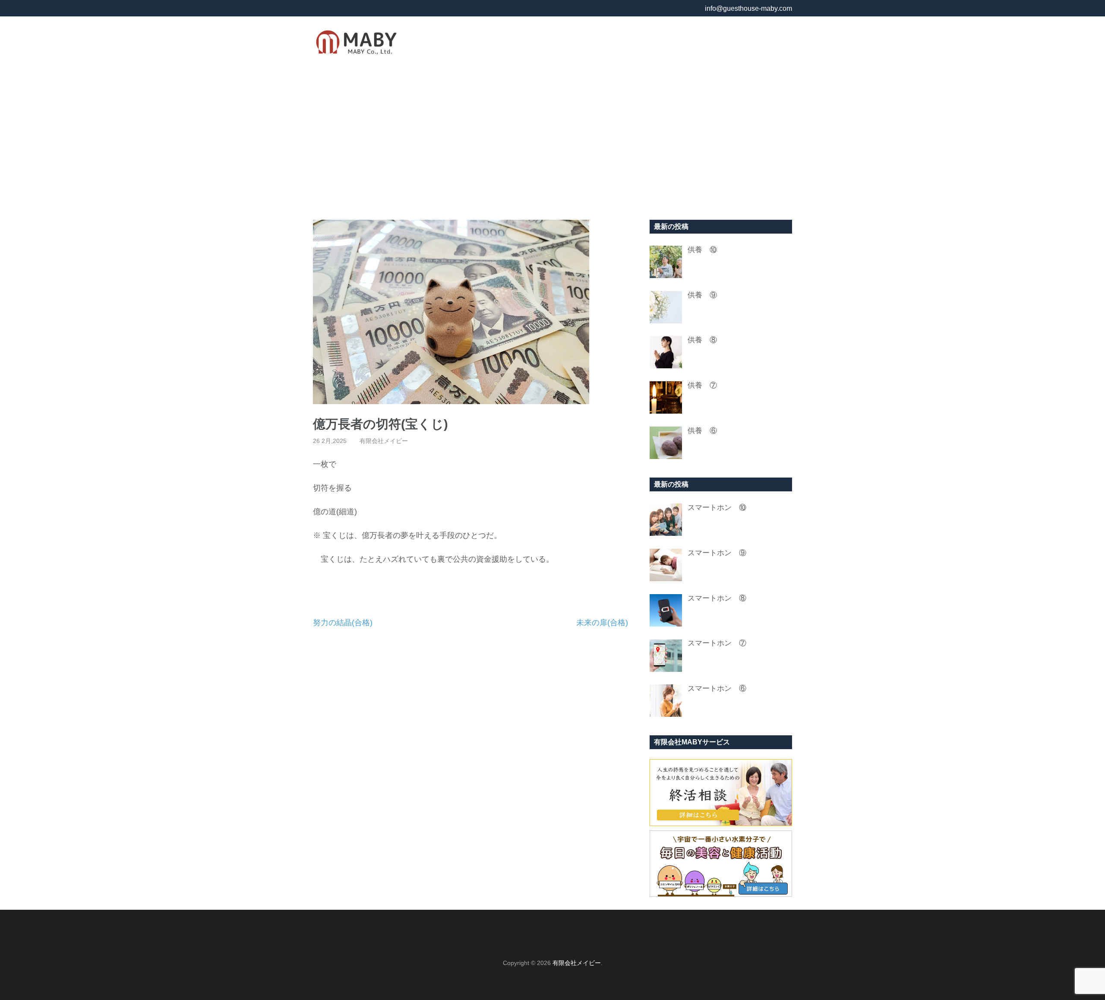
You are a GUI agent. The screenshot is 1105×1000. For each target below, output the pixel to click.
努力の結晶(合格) (343, 622)
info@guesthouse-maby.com (748, 8)
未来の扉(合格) (602, 622)
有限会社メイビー (384, 440)
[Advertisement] (552, 142)
